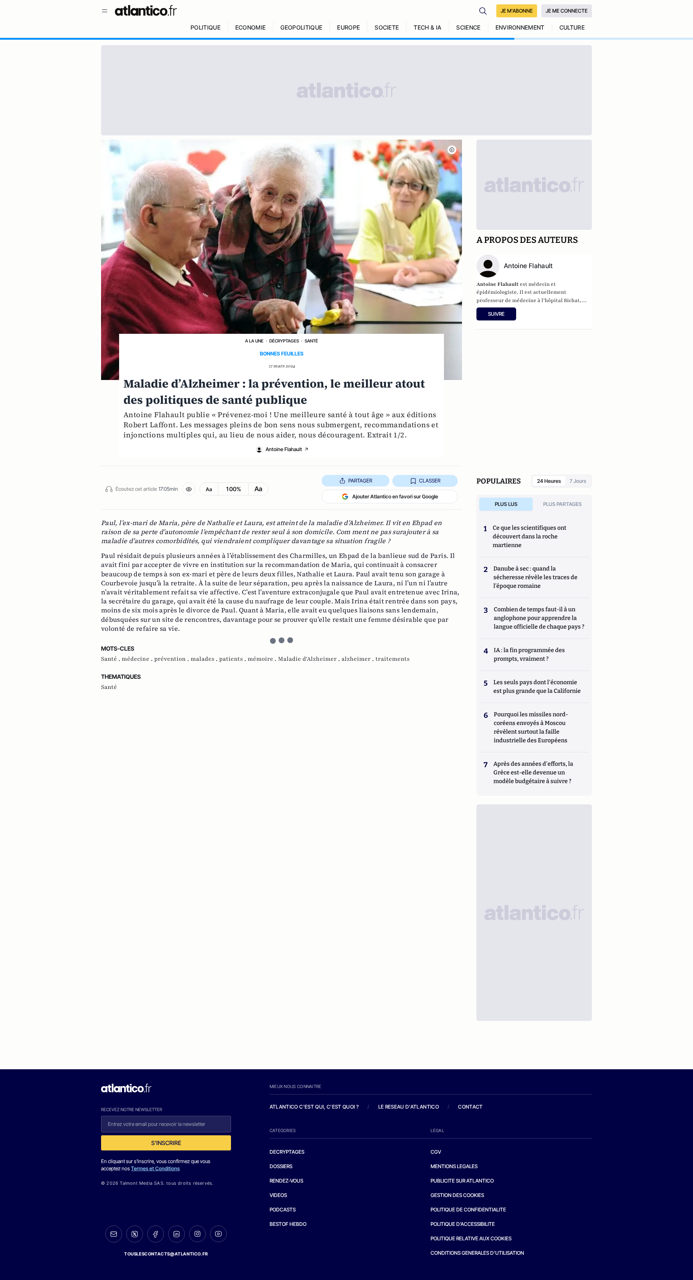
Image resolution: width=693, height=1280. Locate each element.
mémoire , (263, 659)
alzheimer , (358, 659)
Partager (360, 480)
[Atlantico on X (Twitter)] (134, 1234)
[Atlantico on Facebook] (155, 1234)
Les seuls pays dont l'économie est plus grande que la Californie (537, 686)
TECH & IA (427, 27)
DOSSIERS (281, 1166)
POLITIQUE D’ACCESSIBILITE (463, 1224)
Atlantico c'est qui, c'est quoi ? (314, 1107)
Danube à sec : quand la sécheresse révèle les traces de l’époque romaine (535, 577)
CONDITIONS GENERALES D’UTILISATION (477, 1253)
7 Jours (578, 481)
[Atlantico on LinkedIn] (176, 1234)
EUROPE (348, 27)
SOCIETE (387, 27)
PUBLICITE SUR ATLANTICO (462, 1181)
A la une (254, 341)
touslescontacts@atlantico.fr (166, 1254)
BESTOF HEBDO (288, 1224)
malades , (205, 659)
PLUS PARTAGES (562, 504)
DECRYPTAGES (287, 1152)
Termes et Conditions (155, 1168)
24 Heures (549, 481)
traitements (392, 659)
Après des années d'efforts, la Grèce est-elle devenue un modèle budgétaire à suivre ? (533, 772)
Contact (470, 1107)
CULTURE (572, 27)
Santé (311, 341)
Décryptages (284, 341)
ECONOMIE (250, 27)
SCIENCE (468, 27)
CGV (436, 1152)
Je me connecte (567, 11)
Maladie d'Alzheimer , (309, 659)
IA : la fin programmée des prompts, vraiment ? (529, 654)
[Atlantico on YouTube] (218, 1234)
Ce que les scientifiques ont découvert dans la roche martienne (529, 536)
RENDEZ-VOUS (286, 1181)
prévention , (172, 659)
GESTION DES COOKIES (457, 1195)
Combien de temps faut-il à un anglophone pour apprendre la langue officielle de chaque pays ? (539, 618)
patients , (233, 659)
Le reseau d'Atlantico (408, 1107)
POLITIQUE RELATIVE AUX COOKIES (471, 1238)
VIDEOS (278, 1195)
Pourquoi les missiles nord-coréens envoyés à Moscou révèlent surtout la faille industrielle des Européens (531, 727)
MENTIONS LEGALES (454, 1166)
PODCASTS (283, 1209)
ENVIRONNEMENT (520, 27)
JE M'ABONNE (517, 11)
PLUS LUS (506, 504)
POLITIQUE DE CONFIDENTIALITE (468, 1209)
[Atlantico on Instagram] (197, 1234)
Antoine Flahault (284, 449)
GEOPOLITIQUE (301, 27)
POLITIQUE (206, 27)
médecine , (138, 659)
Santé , (111, 659)
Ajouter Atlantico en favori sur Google (395, 496)
